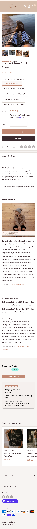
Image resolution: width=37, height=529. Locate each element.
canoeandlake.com (18, 284)
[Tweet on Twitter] (29, 146)
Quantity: (5, 124)
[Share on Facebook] (21, 146)
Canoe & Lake (7, 72)
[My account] (29, 6)
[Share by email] (33, 146)
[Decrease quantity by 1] (12, 124)
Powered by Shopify (8, 524)
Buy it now (18, 138)
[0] (33, 6)
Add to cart (18, 132)
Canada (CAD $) (8, 486)
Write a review (13, 376)
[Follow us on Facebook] (3, 496)
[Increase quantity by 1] (25, 124)
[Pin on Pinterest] (25, 146)
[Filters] (28, 376)
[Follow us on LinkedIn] (11, 496)
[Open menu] (3, 6)
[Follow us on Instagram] (7, 496)
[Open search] (25, 6)
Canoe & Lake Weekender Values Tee (13, 455)
